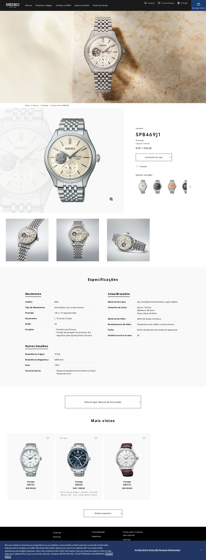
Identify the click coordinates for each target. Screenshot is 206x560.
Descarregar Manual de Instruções (102, 402)
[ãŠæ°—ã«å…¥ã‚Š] (48, 438)
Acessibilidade (98, 532)
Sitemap (126, 539)
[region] (103, 550)
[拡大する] (111, 199)
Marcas (35, 105)
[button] (149, 3)
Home (27, 105)
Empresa (57, 532)
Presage (45, 105)
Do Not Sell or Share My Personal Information (157, 550)
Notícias (57, 537)
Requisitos (96, 536)
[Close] (201, 550)
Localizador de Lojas (154, 157)
